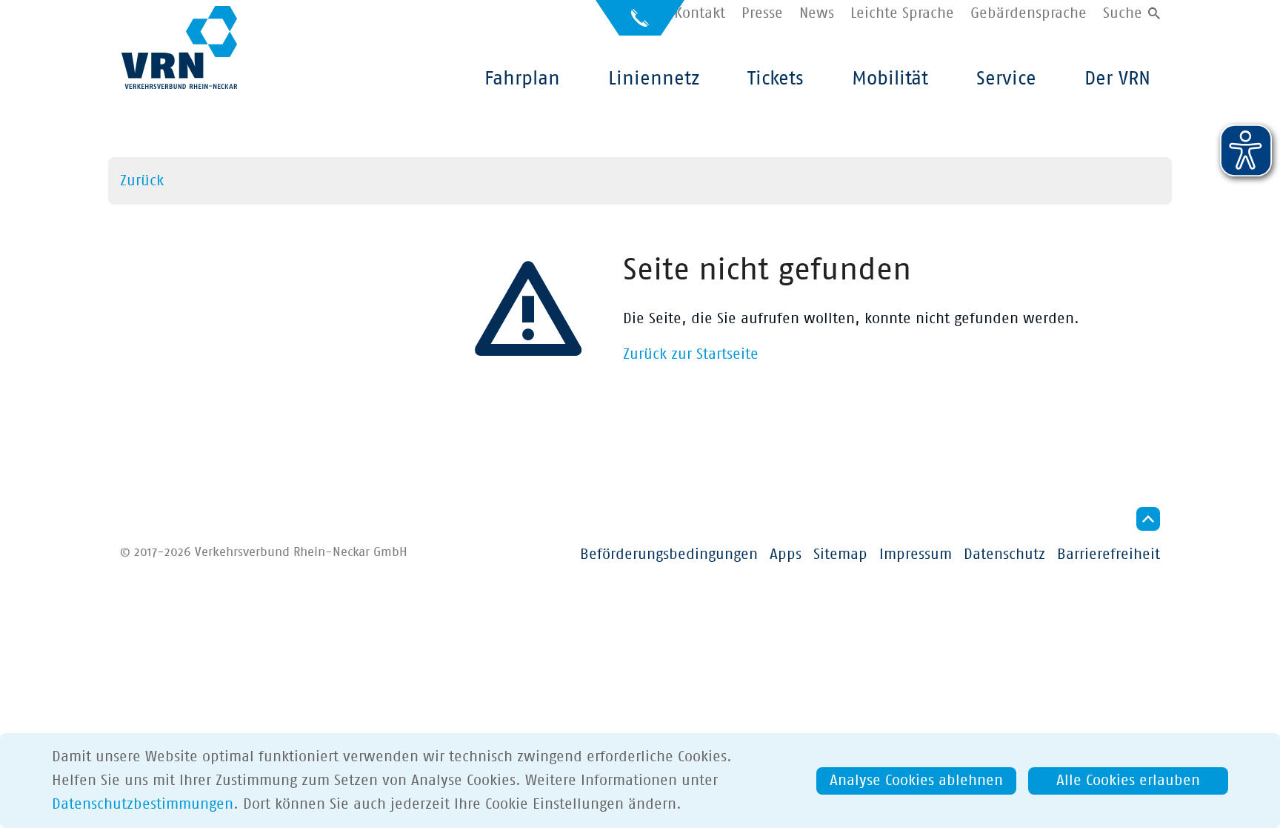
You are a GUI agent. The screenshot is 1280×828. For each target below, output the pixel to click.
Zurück (142, 180)
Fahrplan (522, 78)
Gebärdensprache (1028, 13)
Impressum (915, 554)
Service (1006, 78)
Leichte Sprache (902, 13)
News (816, 13)
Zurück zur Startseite (691, 354)
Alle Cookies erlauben (1128, 780)
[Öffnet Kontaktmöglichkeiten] (640, 24)
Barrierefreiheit (1108, 554)
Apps (785, 554)
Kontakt (699, 13)
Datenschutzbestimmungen (142, 804)
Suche (1122, 13)
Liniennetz (653, 78)
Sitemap (840, 554)
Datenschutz (1004, 554)
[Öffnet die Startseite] (179, 47)
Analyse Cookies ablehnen (916, 780)
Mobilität (890, 78)
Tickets (775, 78)
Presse (762, 13)
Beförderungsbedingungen (669, 554)
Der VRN (1117, 78)
